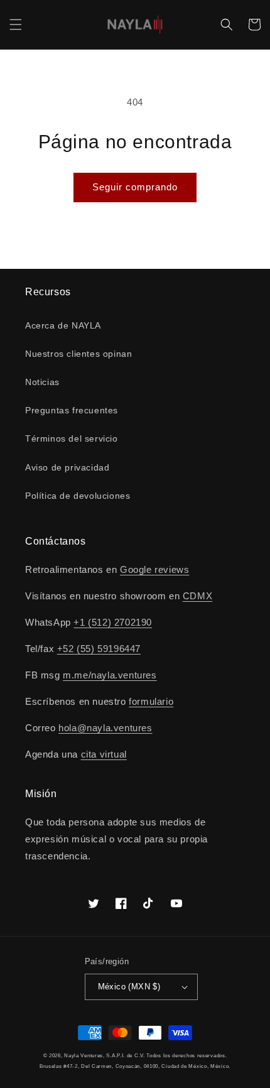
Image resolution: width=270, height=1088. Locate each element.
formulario (151, 701)
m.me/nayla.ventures (109, 675)
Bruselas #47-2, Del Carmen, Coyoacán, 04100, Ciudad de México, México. (135, 1066)
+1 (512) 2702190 (112, 622)
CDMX (197, 595)
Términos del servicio (71, 438)
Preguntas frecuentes (71, 410)
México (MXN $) (129, 986)
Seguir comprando (135, 187)
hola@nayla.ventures (105, 727)
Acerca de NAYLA (63, 325)
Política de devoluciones (77, 496)
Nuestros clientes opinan (78, 354)
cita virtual (104, 754)
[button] (16, 24)
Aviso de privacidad (67, 467)
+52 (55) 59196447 (99, 648)
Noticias (42, 382)
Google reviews (154, 569)
